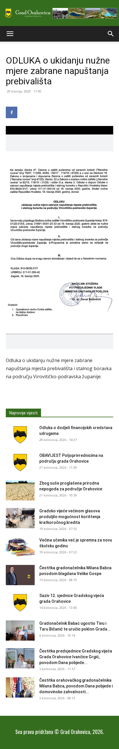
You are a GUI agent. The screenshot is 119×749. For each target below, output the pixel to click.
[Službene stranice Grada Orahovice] (59, 13)
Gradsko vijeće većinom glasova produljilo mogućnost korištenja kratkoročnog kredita (69, 517)
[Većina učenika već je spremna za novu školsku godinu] (20, 547)
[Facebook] (11, 112)
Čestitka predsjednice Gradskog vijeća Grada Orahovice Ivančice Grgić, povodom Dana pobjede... (75, 657)
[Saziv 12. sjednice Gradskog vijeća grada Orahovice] (20, 603)
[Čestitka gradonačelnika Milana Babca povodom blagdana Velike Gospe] (20, 575)
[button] (10, 34)
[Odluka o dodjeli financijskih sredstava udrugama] (20, 435)
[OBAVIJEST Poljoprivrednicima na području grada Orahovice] (20, 463)
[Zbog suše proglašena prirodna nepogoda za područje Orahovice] (20, 490)
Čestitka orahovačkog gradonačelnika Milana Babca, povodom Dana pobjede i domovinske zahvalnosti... (76, 686)
